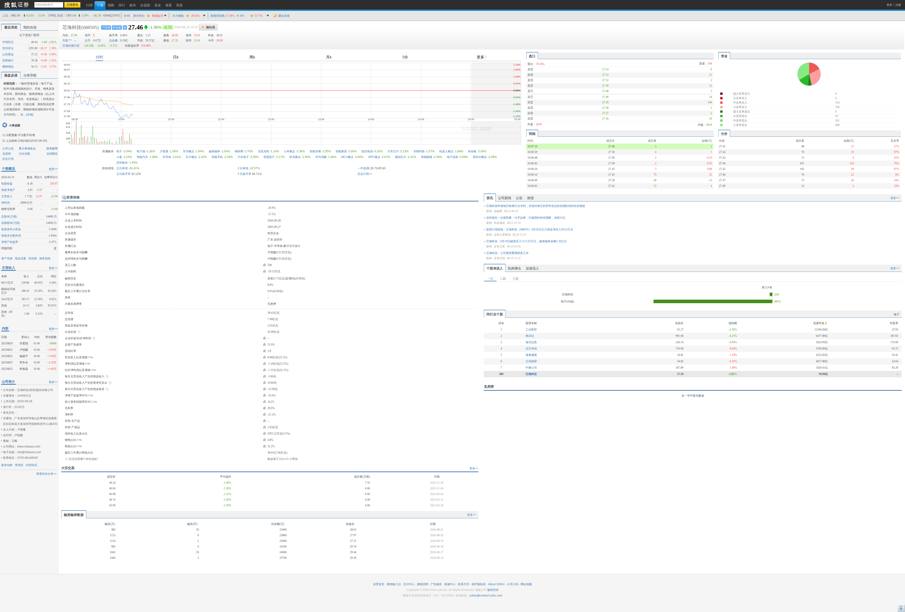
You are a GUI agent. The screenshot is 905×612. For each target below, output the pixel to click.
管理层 (19, 465)
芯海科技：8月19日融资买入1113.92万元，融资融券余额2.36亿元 (526, 241)
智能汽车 (142, 157)
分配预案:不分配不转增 (20, 135)
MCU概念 (347, 157)
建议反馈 (284, 15)
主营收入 (6, 196)
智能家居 (341, 151)
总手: (88, 40)
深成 (60, 15)
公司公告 (8, 148)
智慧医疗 (269, 157)
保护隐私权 (479, 584)
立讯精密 (531, 361)
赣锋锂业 (8, 66)
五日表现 (122, 168)
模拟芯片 (400, 157)
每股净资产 (8, 190)
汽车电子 (243, 157)
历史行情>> (365, 174)
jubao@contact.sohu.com (486, 595)
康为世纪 (138, 12)
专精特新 (419, 151)
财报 (530, 198)
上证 (5, 15)
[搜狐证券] (16, 5)
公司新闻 (504, 198)
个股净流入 (494, 268)
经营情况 (31, 465)
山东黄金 (8, 54)
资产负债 (6, 258)
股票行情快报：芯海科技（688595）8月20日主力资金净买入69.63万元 (529, 229)
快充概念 (295, 157)
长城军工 (138, 18)
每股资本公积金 (11, 229)
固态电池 (367, 151)
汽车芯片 (393, 151)
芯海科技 (71, 27)
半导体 (167, 157)
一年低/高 (364, 168)
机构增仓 (514, 268)
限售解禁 (52, 148)
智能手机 (217, 157)
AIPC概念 (374, 157)
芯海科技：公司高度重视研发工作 (507, 253)
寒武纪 (530, 336)
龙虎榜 (6, 153)
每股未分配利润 (11, 235)
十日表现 (242, 168)
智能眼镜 (426, 157)
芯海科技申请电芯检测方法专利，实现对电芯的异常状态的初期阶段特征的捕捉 (535, 206)
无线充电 (263, 151)
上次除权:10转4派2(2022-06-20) (26, 140)
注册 (898, 5)
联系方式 (463, 584)
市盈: (67, 40)
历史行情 (8, 159)
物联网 (239, 151)
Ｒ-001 (240, 15)
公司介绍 (512, 584)
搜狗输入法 (394, 584)
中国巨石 (8, 42)
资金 (724, 56)
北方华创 (531, 348)
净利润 (5, 202)
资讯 (489, 198)
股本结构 (6, 465)
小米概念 (289, 151)
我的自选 (30, 27)
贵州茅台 (8, 48)
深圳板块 (122, 162)
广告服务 (436, 584)
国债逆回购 (217, 15)
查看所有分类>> (46, 473)
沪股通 (106, 27)
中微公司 (531, 367)
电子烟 (141, 151)
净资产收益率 (9, 242)
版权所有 (493, 590)
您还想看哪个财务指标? (83, 459)
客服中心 (450, 584)
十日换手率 (244, 174)
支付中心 (409, 584)
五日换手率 (123, 174)
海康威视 (531, 355)
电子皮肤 (452, 157)
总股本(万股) (9, 216)
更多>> (53, 169)
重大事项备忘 (27, 148)
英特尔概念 (480, 157)
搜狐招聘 (422, 584)
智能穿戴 (315, 151)
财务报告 (45, 258)
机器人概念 (446, 151)
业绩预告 (52, 153)
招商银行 (8, 60)
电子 (119, 151)
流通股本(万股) (10, 223)
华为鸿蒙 (321, 157)
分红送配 (24, 153)
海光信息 (531, 342)
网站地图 (526, 584)
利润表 (33, 258)
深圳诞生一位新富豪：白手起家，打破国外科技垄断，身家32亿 (525, 217)
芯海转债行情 (70, 45)
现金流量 (20, 258)
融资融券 (214, 151)
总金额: (113, 40)
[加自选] (208, 27)
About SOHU (496, 584)
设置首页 (378, 584)
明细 (532, 134)
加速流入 (532, 268)
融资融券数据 (74, 515)
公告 (519, 198)
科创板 (117, 27)
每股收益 (6, 183)
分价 (724, 134)
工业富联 (531, 329)
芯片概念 (191, 157)
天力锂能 (178, 15)
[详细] (29, 114)
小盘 (119, 157)
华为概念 (188, 151)
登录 (889, 5)
